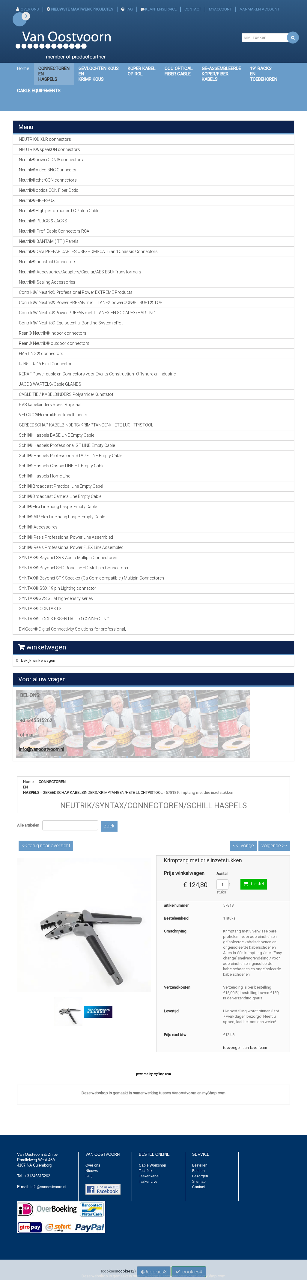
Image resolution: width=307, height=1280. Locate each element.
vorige (247, 845)
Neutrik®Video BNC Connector (48, 169)
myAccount (220, 9)
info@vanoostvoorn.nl (41, 749)
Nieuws (91, 1171)
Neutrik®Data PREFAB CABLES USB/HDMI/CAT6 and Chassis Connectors (88, 251)
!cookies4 (191, 1272)
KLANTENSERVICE (161, 9)
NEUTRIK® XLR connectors (45, 139)
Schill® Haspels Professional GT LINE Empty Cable (67, 445)
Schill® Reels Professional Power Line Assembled (66, 537)
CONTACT (192, 9)
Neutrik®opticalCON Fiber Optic (48, 190)
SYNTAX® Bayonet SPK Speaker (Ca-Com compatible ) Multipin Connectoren (91, 578)
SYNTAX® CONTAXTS (40, 608)
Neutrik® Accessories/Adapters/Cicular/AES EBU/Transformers (80, 272)
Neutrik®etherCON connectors (48, 180)
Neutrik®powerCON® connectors (51, 159)
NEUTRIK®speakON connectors (49, 149)
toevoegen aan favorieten (245, 1047)
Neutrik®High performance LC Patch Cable (59, 210)
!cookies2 (125, 1271)
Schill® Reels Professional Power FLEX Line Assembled (71, 547)
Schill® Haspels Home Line (44, 476)
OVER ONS (30, 9)
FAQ (129, 9)
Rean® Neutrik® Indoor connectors (52, 333)
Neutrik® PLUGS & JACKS (43, 220)
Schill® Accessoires (38, 527)
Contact (198, 1187)
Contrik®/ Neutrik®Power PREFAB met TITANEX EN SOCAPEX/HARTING (87, 312)
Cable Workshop (152, 1165)
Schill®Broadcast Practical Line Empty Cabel (61, 486)
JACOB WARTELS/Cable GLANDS (50, 384)
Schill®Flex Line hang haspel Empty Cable (58, 506)
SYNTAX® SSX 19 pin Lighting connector (57, 588)
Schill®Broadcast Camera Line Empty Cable (60, 496)
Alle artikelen (28, 825)
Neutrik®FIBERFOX (37, 200)
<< (46, 845)
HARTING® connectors (41, 353)
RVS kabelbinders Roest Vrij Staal (50, 404)
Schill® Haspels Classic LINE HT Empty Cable (61, 465)
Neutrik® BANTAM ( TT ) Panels (49, 241)
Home (23, 68)
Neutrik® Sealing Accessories (47, 282)
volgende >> (274, 845)
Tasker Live (148, 1181)
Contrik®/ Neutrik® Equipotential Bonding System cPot (71, 323)
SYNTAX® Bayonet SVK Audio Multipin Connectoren (68, 557)
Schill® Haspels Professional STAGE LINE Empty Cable (70, 455)
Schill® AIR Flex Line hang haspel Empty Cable (62, 516)
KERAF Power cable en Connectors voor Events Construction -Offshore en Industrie (97, 374)
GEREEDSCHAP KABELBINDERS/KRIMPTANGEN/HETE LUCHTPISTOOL (103, 792)
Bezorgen (200, 1176)
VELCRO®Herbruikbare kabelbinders (53, 414)
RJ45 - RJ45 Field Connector (45, 363)
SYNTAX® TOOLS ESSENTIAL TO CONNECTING (64, 618)
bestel (257, 884)
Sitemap (199, 1181)
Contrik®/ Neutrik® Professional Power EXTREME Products (76, 292)
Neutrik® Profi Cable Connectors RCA (54, 231)
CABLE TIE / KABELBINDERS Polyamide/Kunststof (66, 394)
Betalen (198, 1171)
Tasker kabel (149, 1176)
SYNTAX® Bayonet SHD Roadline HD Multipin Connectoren (74, 567)
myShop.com (162, 1074)
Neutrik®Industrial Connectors (47, 261)
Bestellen (199, 1165)
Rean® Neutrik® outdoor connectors (54, 343)
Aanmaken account (259, 9)
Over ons (92, 1165)
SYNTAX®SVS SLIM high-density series (56, 598)
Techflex (145, 1171)
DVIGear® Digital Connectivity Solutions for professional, (72, 629)
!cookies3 (156, 1272)
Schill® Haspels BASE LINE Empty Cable (56, 435)
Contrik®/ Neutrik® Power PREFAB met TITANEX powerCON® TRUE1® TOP (90, 302)
